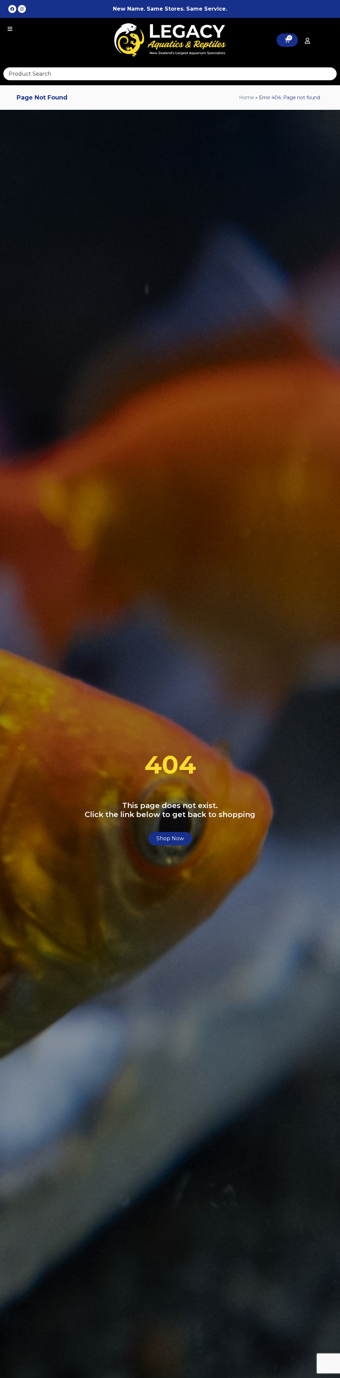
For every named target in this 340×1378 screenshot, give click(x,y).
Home (246, 98)
